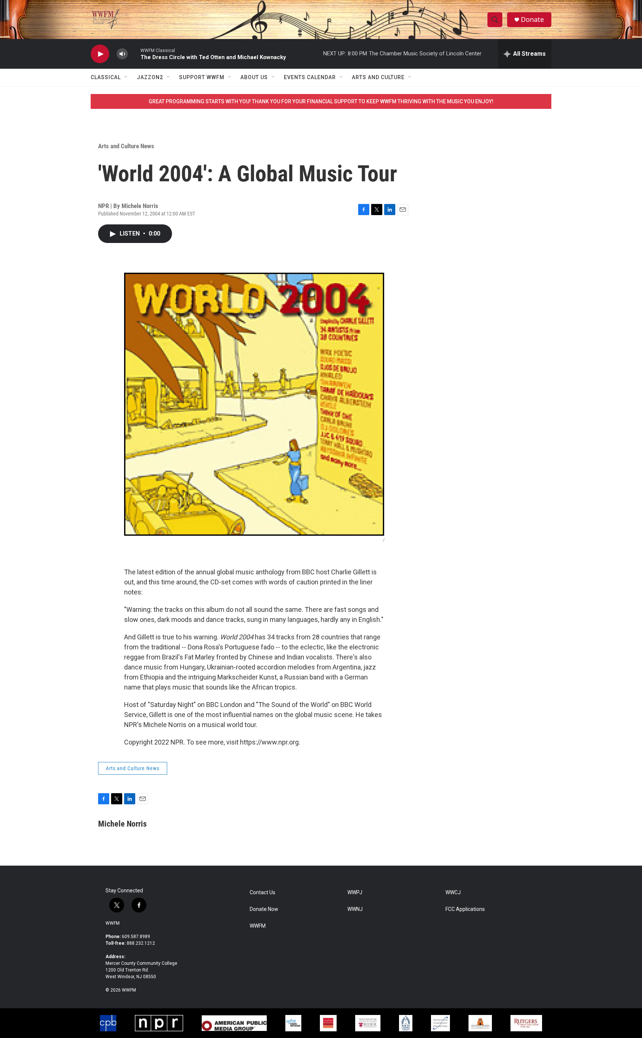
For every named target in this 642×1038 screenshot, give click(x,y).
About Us (254, 77)
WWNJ (355, 909)
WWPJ (354, 892)
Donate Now (264, 909)
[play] (100, 54)
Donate (532, 19)
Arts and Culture (378, 77)
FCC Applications (465, 909)
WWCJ (453, 892)
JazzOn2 (150, 77)
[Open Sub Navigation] (126, 77)
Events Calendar (310, 77)
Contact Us (262, 892)
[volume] (122, 54)
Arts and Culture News (126, 146)
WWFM (113, 923)
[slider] (134, 54)
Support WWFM (201, 77)
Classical (106, 77)
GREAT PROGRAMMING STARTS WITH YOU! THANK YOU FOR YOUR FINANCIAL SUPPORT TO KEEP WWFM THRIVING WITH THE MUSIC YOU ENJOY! (321, 101)
